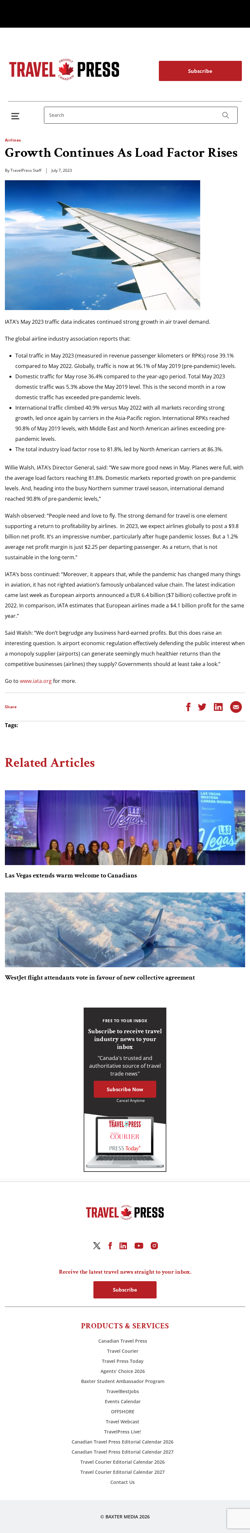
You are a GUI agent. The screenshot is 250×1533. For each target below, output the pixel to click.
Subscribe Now (125, 1089)
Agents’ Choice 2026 (123, 1371)
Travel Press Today (123, 1361)
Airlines (13, 140)
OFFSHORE (122, 1411)
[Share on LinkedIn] (218, 706)
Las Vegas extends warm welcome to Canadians (71, 875)
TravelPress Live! (122, 1432)
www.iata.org (36, 681)
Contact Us (122, 1482)
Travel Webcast (122, 1421)
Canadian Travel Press (122, 1341)
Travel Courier (122, 1351)
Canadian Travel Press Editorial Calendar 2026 (123, 1442)
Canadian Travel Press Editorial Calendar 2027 (123, 1452)
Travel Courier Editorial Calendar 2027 (122, 1472)
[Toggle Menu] (16, 116)
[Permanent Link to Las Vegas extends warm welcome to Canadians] (125, 827)
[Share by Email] (236, 706)
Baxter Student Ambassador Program (122, 1381)
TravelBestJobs (122, 1391)
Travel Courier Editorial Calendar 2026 (122, 1462)
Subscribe (200, 71)
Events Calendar (123, 1401)
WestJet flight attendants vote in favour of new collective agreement (100, 978)
